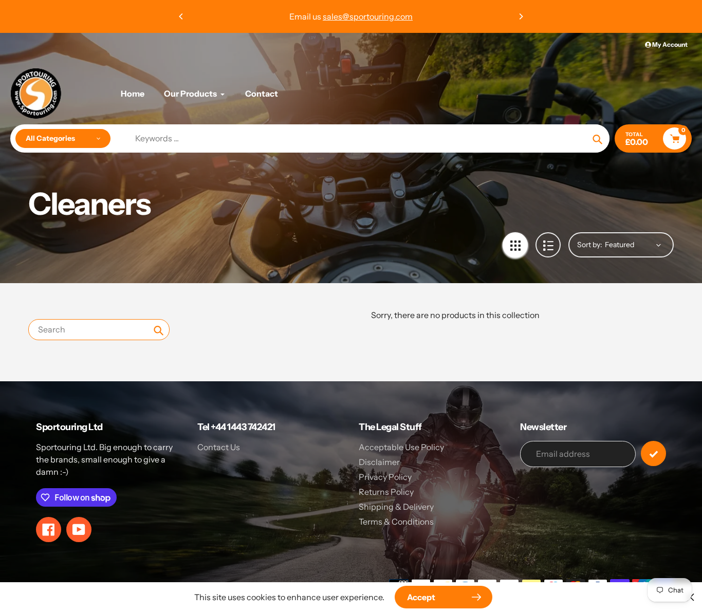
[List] (548, 244)
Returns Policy (386, 492)
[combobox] (99, 329)
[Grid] (515, 244)
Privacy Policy (385, 477)
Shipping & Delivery (396, 507)
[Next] (520, 16)
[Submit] (653, 453)
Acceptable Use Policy (401, 447)
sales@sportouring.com (368, 16)
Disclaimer (379, 462)
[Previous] (181, 16)
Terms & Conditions (396, 521)
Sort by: (589, 244)
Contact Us (218, 447)
